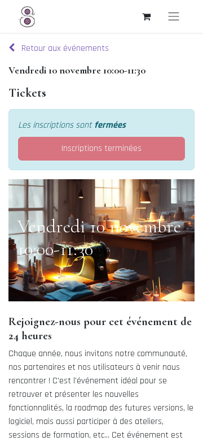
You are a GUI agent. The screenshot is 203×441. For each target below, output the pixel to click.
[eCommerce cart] (146, 16)
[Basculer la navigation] (174, 16)
